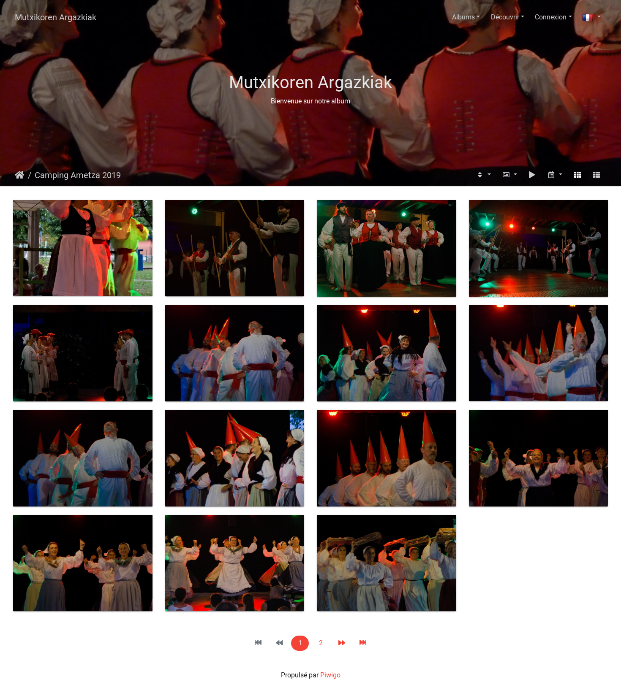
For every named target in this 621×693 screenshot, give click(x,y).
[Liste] (596, 175)
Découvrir (505, 17)
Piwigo (330, 675)
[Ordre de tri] (483, 175)
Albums (463, 17)
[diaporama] (532, 175)
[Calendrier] (555, 175)
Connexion (551, 17)
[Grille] (577, 175)
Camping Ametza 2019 (78, 175)
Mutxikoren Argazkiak (55, 17)
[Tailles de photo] (509, 175)
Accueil (20, 175)
